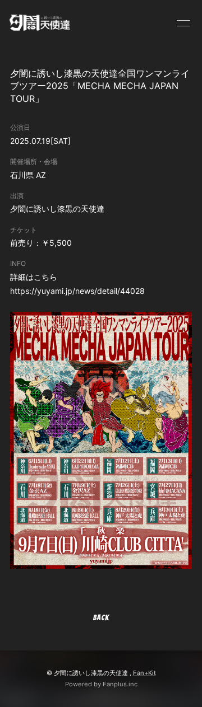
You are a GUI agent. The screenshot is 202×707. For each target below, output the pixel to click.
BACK (101, 618)
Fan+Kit (144, 673)
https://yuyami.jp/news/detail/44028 (77, 291)
